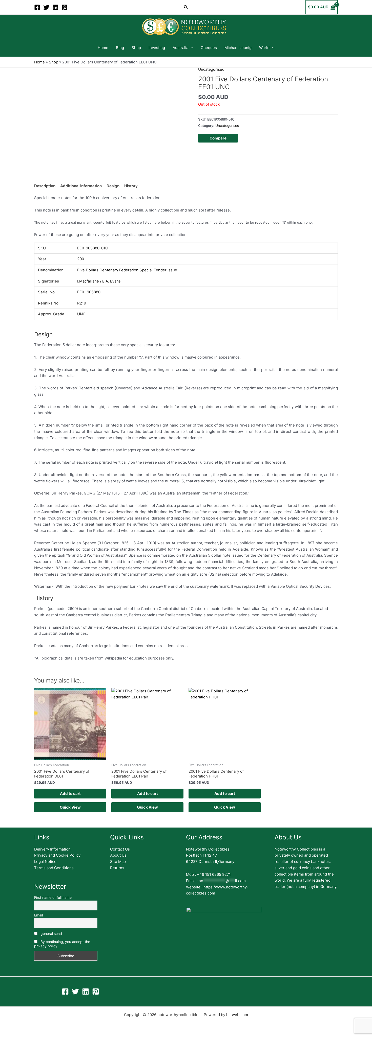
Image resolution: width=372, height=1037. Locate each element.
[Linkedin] (55, 7)
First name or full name (53, 897)
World (264, 47)
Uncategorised (211, 69)
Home (103, 47)
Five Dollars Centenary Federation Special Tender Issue (127, 270)
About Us (118, 855)
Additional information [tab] (81, 185)
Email (38, 915)
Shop (136, 47)
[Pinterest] (64, 7)
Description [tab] (44, 185)
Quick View (70, 807)
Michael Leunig (238, 47)
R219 (81, 303)
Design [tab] (113, 185)
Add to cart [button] (70, 793)
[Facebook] (37, 7)
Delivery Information (52, 849)
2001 (81, 258)
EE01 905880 (88, 292)
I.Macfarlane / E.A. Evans (99, 281)
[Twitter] (46, 7)
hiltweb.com (237, 1014)
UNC (81, 314)
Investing (157, 47)
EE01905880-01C (92, 248)
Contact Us (120, 849)
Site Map (118, 861)
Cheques (209, 47)
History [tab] (131, 185)
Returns (117, 867)
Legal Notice (45, 861)
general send (50, 933)
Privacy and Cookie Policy (57, 855)
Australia (180, 47)
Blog (120, 47)
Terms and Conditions (54, 867)
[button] (186, 7)
